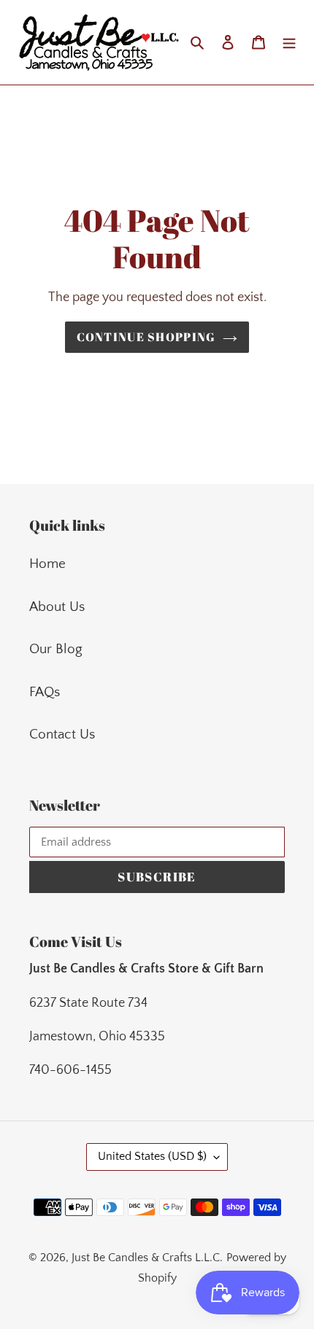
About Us (57, 607)
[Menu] (289, 43)
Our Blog (56, 649)
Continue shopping (146, 337)
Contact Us (62, 734)
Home (47, 564)
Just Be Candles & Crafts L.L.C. (147, 1257)
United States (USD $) (152, 1156)
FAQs (44, 692)
